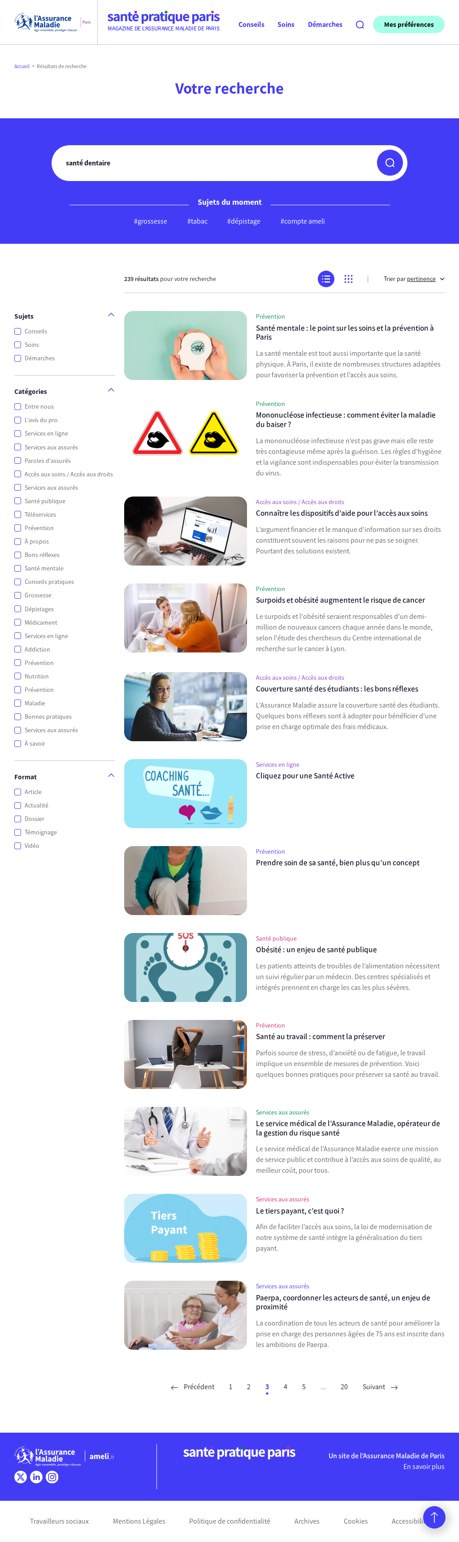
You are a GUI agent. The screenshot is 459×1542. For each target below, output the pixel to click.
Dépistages (39, 609)
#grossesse (150, 221)
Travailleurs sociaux (59, 1521)
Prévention (39, 528)
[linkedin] (36, 1477)
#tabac (197, 221)
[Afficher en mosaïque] (348, 279)
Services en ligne (46, 433)
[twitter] (20, 1477)
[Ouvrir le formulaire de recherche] (360, 25)
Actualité (36, 805)
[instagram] (52, 1477)
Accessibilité (410, 1521)
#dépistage (243, 221)
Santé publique (45, 501)
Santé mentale (44, 568)
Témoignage (41, 832)
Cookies (356, 1521)
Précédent (198, 1386)
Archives (307, 1521)
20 (344, 1386)
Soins (32, 345)
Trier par (410, 279)
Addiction (37, 649)
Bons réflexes (42, 555)
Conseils (36, 331)
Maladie (35, 703)
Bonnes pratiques (48, 717)
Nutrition (37, 676)
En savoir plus (424, 1466)
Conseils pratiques (49, 582)
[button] (390, 162)
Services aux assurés (51, 447)
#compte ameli (303, 221)
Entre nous (39, 406)
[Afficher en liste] (326, 279)
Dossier (34, 819)
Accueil (22, 66)
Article (33, 792)
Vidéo (32, 846)
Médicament (41, 622)
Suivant (374, 1386)
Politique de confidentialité (229, 1521)
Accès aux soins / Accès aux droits (69, 474)
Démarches (40, 358)
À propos (37, 541)
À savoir (35, 743)
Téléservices (40, 514)
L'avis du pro (41, 420)
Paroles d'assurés (48, 461)
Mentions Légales (139, 1521)
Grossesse (38, 595)
